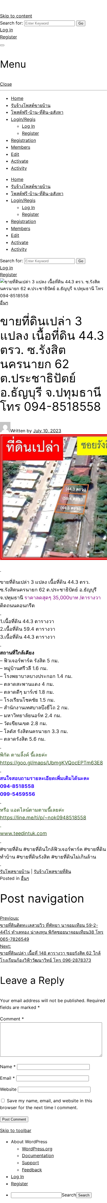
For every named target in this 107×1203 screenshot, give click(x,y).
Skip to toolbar (15, 1130)
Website (8, 1089)
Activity (19, 168)
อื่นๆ (4, 302)
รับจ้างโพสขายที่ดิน (52, 871)
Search (69, 1195)
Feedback (32, 1169)
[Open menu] (2, 45)
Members (20, 147)
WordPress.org (37, 1148)
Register (8, 37)
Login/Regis (23, 119)
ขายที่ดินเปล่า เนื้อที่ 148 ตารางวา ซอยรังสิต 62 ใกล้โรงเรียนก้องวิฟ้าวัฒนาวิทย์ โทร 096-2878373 (50, 953)
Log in (6, 29)
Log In (28, 126)
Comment (12, 1019)
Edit (15, 154)
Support (30, 1162)
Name (8, 1066)
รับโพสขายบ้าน (15, 871)
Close (6, 84)
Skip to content (16, 16)
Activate (19, 161)
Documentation (38, 1155)
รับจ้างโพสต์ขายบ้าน (30, 105)
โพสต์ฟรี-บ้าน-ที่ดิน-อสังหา (37, 112)
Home (17, 98)
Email (7, 1078)
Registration (23, 140)
